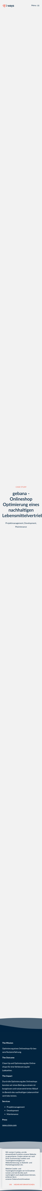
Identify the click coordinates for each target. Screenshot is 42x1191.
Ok (10, 1184)
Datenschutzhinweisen (21, 1179)
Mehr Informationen (24, 1184)
